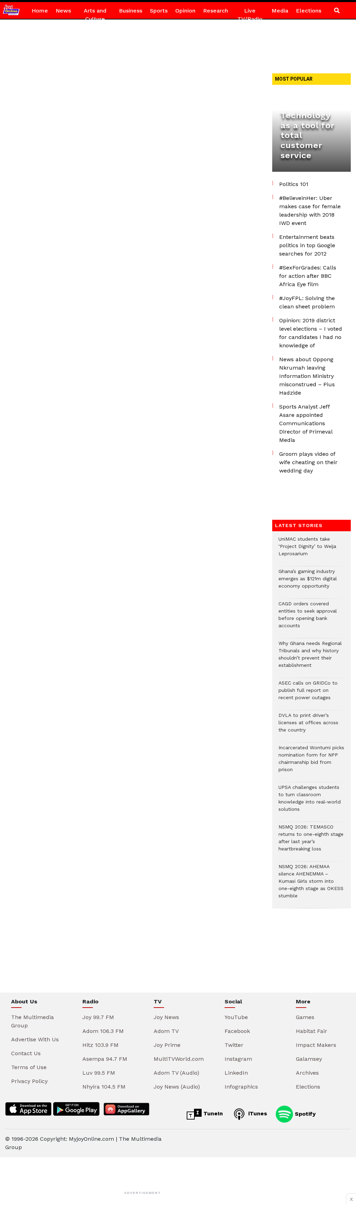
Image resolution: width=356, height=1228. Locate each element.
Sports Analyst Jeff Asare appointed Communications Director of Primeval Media (305, 423)
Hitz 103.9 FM (100, 1045)
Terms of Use (29, 1067)
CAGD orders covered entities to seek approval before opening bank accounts (307, 618)
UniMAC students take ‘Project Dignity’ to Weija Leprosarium (307, 550)
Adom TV (166, 1031)
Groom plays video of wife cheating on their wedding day (308, 462)
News (63, 10)
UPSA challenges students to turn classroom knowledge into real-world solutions (309, 801)
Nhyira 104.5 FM (104, 1086)
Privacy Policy (29, 1081)
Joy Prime (167, 1045)
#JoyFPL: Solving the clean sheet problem (307, 302)
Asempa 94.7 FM (104, 1059)
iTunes (256, 1113)
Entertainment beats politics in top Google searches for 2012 (307, 245)
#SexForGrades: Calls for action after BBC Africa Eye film (307, 276)
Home (40, 10)
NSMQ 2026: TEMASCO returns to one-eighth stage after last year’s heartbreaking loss (310, 841)
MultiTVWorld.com (179, 1059)
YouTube (236, 1017)
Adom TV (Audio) (176, 1072)
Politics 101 (293, 184)
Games (305, 1017)
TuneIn (212, 1113)
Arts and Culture (95, 14)
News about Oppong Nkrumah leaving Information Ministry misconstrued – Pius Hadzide (307, 376)
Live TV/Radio (249, 14)
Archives (307, 1072)
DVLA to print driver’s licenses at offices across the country (308, 726)
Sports (159, 10)
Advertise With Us (35, 1039)
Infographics (241, 1086)
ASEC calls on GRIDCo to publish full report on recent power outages (308, 694)
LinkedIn (236, 1072)
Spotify (304, 1113)
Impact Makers (316, 1045)
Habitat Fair (311, 1031)
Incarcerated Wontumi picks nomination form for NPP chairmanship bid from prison (311, 762)
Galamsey (309, 1059)
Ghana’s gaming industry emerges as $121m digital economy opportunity (307, 582)
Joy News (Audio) (177, 1086)
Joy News (166, 1017)
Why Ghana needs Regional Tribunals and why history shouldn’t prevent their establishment (310, 657)
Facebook (237, 1031)
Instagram (238, 1059)
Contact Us (26, 1053)
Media (280, 10)
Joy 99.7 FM (98, 1017)
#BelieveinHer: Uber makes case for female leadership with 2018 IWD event (310, 210)
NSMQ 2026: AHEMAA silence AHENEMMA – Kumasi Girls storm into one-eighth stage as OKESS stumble (310, 885)
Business (130, 10)
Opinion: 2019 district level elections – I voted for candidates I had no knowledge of (310, 333)
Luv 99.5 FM (98, 1072)
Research (215, 10)
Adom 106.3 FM (103, 1031)
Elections (308, 10)
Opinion (185, 10)
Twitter (234, 1045)
